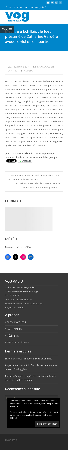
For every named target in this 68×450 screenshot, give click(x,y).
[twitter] (52, 3)
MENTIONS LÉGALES (18, 342)
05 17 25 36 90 (12, 295)
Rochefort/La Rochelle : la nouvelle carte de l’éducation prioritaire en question (38, 185)
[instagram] (56, 3)
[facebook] (48, 3)
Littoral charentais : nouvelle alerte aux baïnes (28, 358)
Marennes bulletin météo (18, 247)
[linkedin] (60, 3)
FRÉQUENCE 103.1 (16, 322)
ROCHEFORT (29, 70)
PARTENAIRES (14, 328)
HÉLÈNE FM (13, 335)
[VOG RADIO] (23, 16)
